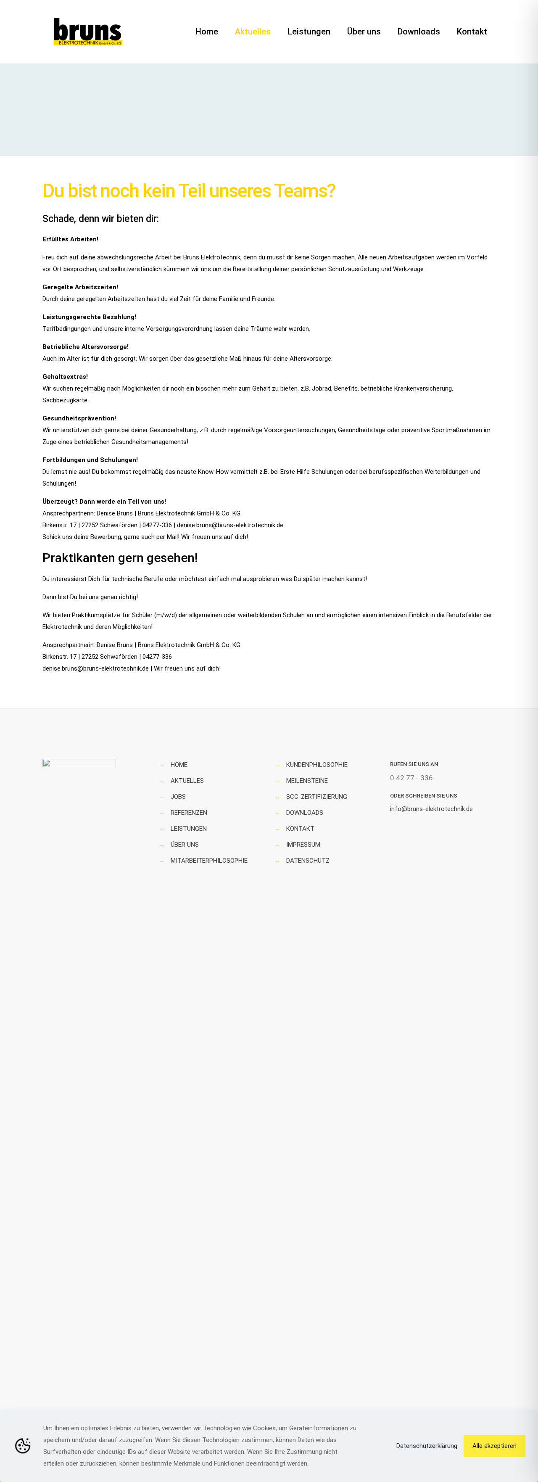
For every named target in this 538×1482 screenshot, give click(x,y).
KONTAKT (300, 828)
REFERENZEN (189, 812)
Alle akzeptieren (494, 1446)
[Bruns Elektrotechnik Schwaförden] (88, 31)
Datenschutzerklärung (426, 1446)
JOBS (178, 796)
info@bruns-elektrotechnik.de (431, 809)
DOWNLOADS (304, 812)
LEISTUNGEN (189, 828)
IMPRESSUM (303, 844)
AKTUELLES (187, 781)
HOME (179, 765)
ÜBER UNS (185, 844)
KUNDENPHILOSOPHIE (317, 765)
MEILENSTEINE (307, 781)
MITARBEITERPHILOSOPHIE (209, 860)
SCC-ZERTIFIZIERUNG (316, 796)
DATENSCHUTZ (308, 860)
